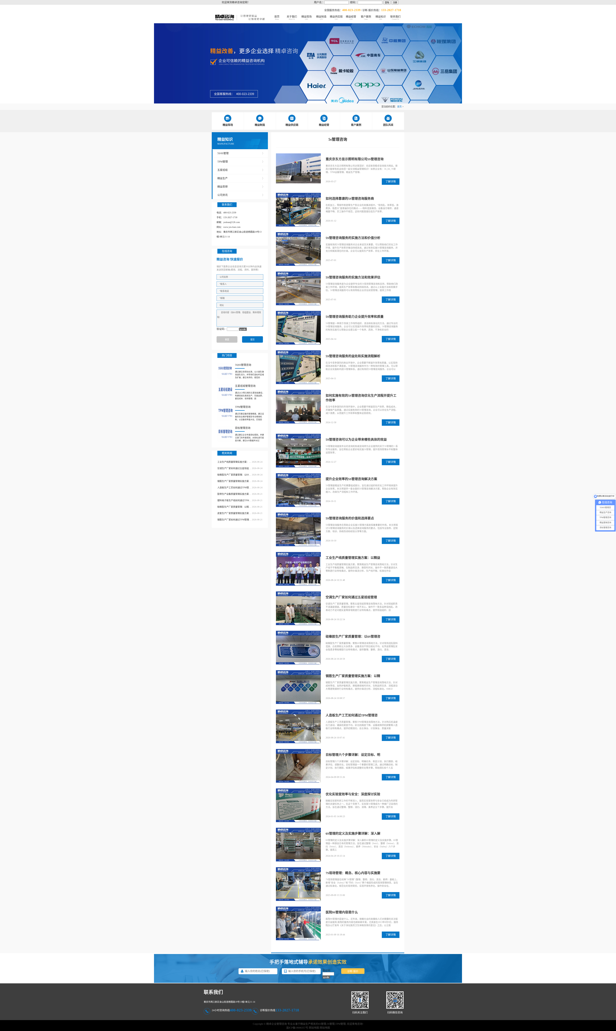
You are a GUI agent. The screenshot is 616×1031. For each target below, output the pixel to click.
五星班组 (241, 170)
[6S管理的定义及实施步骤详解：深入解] (298, 845)
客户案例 (366, 17)
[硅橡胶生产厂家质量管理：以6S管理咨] (298, 648)
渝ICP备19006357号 (297, 1027)
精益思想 (241, 186)
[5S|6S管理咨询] (225, 371)
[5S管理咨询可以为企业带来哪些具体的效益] (298, 451)
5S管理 (331, 1023)
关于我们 (292, 17)
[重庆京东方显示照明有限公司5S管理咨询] (298, 168)
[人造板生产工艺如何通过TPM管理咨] (298, 727)
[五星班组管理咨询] (225, 392)
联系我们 (395, 17)
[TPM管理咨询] (225, 413)
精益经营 (351, 17)
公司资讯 (241, 195)
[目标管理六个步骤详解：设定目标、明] (298, 766)
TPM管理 (241, 161)
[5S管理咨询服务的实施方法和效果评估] (298, 289)
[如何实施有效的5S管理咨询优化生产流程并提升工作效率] (298, 407)
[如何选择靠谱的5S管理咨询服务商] (298, 210)
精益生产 (241, 178)
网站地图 (314, 1027)
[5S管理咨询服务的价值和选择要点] (298, 530)
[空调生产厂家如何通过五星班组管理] (298, 608)
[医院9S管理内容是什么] (298, 924)
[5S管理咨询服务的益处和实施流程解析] (298, 367)
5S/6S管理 (241, 153)
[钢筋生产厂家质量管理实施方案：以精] (298, 687)
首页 (276, 17)
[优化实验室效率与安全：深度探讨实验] (298, 805)
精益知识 (381, 17)
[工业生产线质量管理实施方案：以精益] (298, 569)
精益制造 (321, 17)
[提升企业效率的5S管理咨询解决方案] (298, 490)
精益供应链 (336, 17)
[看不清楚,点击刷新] (243, 329)
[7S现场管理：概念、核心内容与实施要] (298, 884)
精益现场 (306, 17)
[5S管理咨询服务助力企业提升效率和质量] (298, 328)
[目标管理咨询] (225, 434)
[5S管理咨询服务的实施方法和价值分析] (298, 249)
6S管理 (322, 1023)
